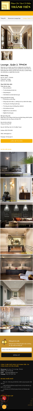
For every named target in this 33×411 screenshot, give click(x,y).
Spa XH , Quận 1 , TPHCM (16, 190)
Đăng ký (16, 355)
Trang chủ (3, 18)
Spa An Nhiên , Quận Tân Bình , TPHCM (16, 164)
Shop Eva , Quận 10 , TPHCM (16, 241)
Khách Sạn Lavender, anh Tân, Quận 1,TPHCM (16, 319)
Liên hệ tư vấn (16, 141)
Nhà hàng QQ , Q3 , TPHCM (16, 215)
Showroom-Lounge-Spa (14, 18)
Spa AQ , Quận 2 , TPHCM (16, 267)
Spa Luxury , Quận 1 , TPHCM (16, 293)
